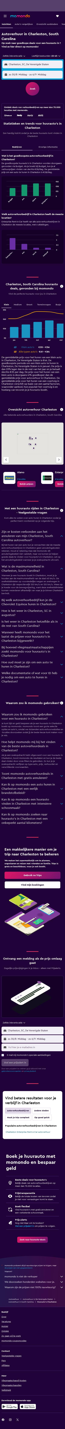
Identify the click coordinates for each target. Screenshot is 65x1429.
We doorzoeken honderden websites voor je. (30, 1282)
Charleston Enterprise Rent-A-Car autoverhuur (28, 1132)
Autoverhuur (14, 1299)
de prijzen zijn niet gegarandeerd (18, 1268)
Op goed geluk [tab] (42, 1118)
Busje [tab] (58, 305)
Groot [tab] (29, 305)
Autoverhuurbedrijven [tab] (18, 1111)
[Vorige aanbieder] (6, 460)
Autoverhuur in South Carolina (21, 1302)
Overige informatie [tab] (48, 147)
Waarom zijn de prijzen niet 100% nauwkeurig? (30, 1287)
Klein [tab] (6, 305)
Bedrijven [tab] (17, 147)
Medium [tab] (18, 305)
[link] (26, 484)
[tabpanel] (32, 210)
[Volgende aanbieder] (59, 460)
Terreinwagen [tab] (44, 305)
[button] (5, 16)
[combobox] (14, 56)
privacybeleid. (30, 1071)
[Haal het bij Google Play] (10, 1406)
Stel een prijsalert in (24, 1226)
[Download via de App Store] (28, 1406)
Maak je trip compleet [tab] (18, 1118)
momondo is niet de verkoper (21, 1276)
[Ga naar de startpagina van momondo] (20, 15)
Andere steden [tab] (41, 1111)
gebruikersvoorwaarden (11, 1071)
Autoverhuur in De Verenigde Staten (38, 1299)
